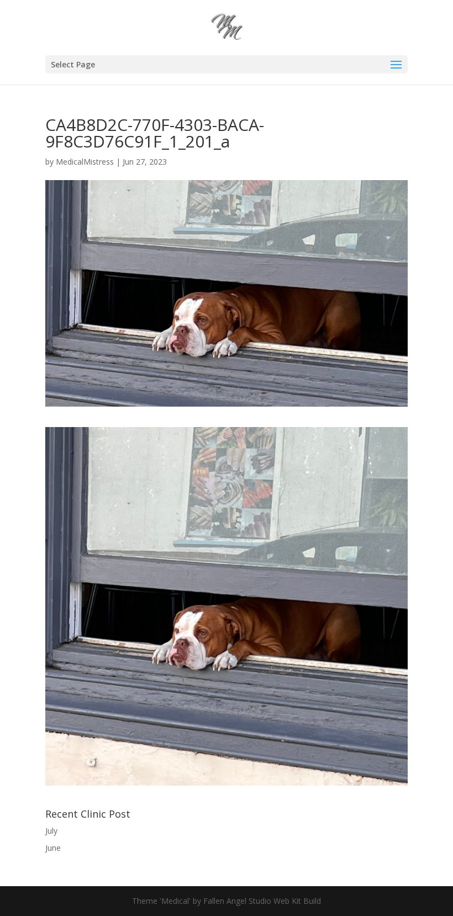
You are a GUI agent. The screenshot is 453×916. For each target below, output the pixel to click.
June (53, 848)
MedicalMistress (85, 161)
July (51, 830)
